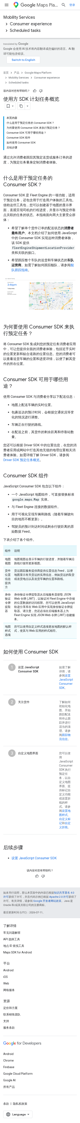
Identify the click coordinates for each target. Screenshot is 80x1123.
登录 (72, 5)
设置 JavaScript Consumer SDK (34, 858)
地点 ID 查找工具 (13, 945)
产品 (16, 72)
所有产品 (9, 1086)
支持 (6, 1021)
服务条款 (9, 1027)
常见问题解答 (12, 932)
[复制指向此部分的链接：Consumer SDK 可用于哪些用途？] (17, 386)
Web (6, 983)
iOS (5, 976)
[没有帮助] (41, 91)
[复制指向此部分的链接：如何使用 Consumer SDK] (62, 652)
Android (8, 970)
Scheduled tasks (25, 30)
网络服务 (9, 990)
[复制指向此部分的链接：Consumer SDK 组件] (52, 476)
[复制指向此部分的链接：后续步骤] (27, 847)
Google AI (9, 1080)
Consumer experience (31, 24)
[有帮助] (35, 91)
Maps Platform (47, 5)
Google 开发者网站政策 (47, 900)
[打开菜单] (6, 5)
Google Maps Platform (38, 72)
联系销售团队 (12, 1014)
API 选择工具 (11, 939)
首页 (6, 72)
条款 (6, 1103)
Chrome (8, 1060)
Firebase (8, 1067)
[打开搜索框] (63, 4)
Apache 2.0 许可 (59, 896)
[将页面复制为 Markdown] (21, 106)
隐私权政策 (20, 1103)
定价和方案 (10, 1008)
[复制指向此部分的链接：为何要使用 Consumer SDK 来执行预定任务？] (37, 333)
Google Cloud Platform (18, 1073)
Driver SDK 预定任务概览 (21, 460)
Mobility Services (19, 17)
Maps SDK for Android (17, 952)
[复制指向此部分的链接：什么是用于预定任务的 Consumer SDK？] (46, 185)
